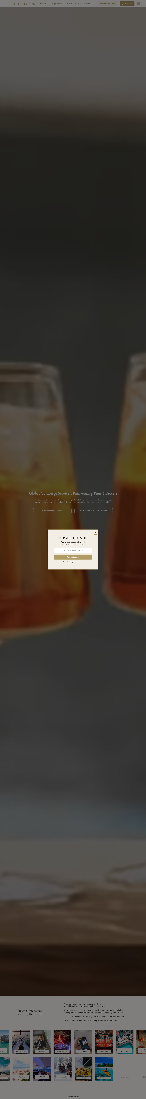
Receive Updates (73, 557)
